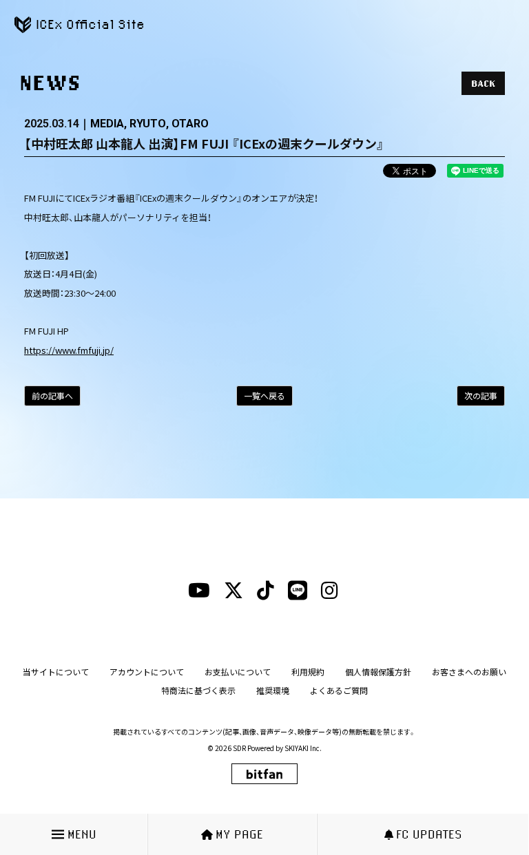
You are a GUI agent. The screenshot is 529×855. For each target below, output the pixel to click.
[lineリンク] (297, 590)
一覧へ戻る (264, 395)
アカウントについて (147, 671)
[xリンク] (233, 590)
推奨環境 (272, 690)
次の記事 (480, 395)
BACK (483, 83)
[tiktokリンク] (265, 590)
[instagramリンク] (329, 590)
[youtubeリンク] (199, 590)
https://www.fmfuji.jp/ (69, 350)
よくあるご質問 (339, 690)
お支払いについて (238, 671)
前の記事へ (52, 395)
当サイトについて (56, 671)
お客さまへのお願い (469, 671)
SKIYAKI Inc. (303, 748)
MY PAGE (239, 834)
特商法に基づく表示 (198, 690)
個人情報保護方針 (378, 671)
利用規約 (307, 671)
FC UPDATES (429, 834)
